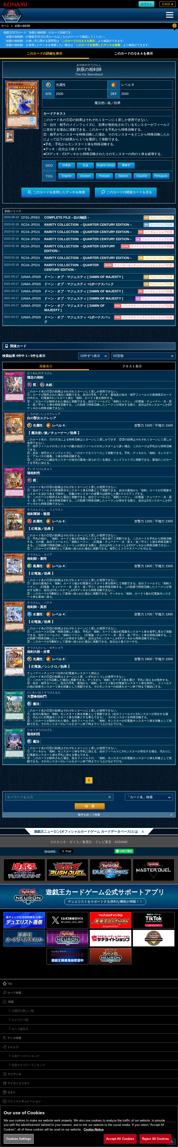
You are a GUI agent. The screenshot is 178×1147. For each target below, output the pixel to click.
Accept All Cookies (120, 1139)
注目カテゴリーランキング (28, 1065)
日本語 (66, 165)
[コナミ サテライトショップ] (110, 938)
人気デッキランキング (25, 1056)
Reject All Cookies (155, 1139)
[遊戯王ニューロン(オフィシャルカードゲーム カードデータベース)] (11, 15)
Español (142, 176)
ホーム (5, 25)
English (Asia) (105, 165)
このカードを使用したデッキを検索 (98, 45)
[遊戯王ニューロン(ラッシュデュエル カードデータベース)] (110, 956)
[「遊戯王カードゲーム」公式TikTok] (154, 920)
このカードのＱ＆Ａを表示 (78, 40)
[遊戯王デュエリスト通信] (24, 920)
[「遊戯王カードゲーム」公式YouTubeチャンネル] (110, 920)
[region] (89, 1126)
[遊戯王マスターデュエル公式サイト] (154, 870)
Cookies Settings (18, 1139)
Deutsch (85, 176)
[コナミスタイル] (67, 956)
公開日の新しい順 (23, 1010)
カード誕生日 (20, 1029)
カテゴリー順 (20, 1019)
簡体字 (126, 165)
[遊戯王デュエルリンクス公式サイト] (110, 870)
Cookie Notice (94, 1129)
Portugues (160, 176)
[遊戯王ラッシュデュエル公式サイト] (67, 870)
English (66, 176)
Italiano (123, 176)
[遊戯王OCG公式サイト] (24, 870)
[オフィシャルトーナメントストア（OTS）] (154, 938)
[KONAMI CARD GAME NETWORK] (67, 938)
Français (104, 176)
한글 (85, 165)
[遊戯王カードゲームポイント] (24, 938)
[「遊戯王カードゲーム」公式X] (67, 920)
